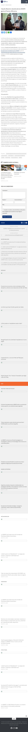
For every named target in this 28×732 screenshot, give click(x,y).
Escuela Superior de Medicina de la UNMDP (10, 50)
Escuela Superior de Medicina (20, 155)
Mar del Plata (8, 157)
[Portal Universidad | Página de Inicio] (5, 2)
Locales (3, 5)
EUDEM (2, 157)
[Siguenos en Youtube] (26, 223)
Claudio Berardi (10, 155)
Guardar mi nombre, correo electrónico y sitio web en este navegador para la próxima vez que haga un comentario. (13, 211)
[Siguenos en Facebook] (22, 223)
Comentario (5, 190)
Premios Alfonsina (14, 157)
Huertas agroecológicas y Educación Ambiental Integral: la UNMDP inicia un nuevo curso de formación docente (12, 641)
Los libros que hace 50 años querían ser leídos (12, 307)
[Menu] (26, 1)
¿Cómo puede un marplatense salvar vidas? (11, 323)
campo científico (4, 155)
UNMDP (20, 157)
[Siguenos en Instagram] (24, 223)
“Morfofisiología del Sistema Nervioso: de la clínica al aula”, (13, 52)
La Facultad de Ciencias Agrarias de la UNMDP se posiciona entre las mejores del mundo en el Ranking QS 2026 (7, 175)
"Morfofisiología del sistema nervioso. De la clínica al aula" (16, 153)
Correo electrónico (18, 199)
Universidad (8, 5)
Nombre (4, 199)
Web (3, 204)
